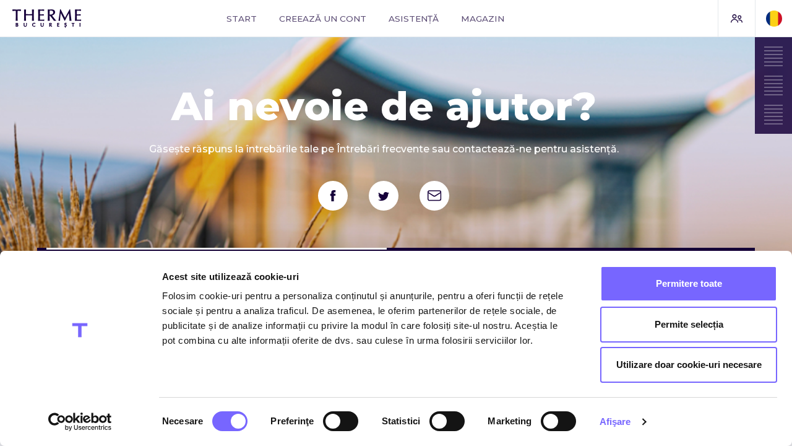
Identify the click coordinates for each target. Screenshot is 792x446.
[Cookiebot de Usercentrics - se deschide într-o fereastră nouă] (80, 422)
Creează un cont (322, 19)
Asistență (414, 19)
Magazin (482, 19)
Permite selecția (689, 324)
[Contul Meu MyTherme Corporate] (736, 18)
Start (241, 19)
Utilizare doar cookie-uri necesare (689, 364)
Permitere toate (689, 283)
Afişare (615, 421)
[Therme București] (79, 18)
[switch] (340, 421)
